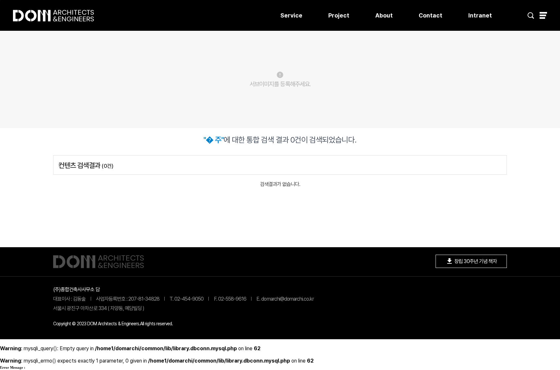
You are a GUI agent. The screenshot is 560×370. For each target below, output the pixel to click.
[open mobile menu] (543, 15)
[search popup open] (531, 15)
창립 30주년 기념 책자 (471, 261)
